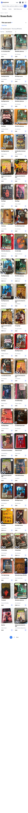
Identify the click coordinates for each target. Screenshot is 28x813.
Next (17, 637)
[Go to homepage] (5, 2)
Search (6, 12)
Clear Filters (4, 25)
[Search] (25, 6)
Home (2, 12)
